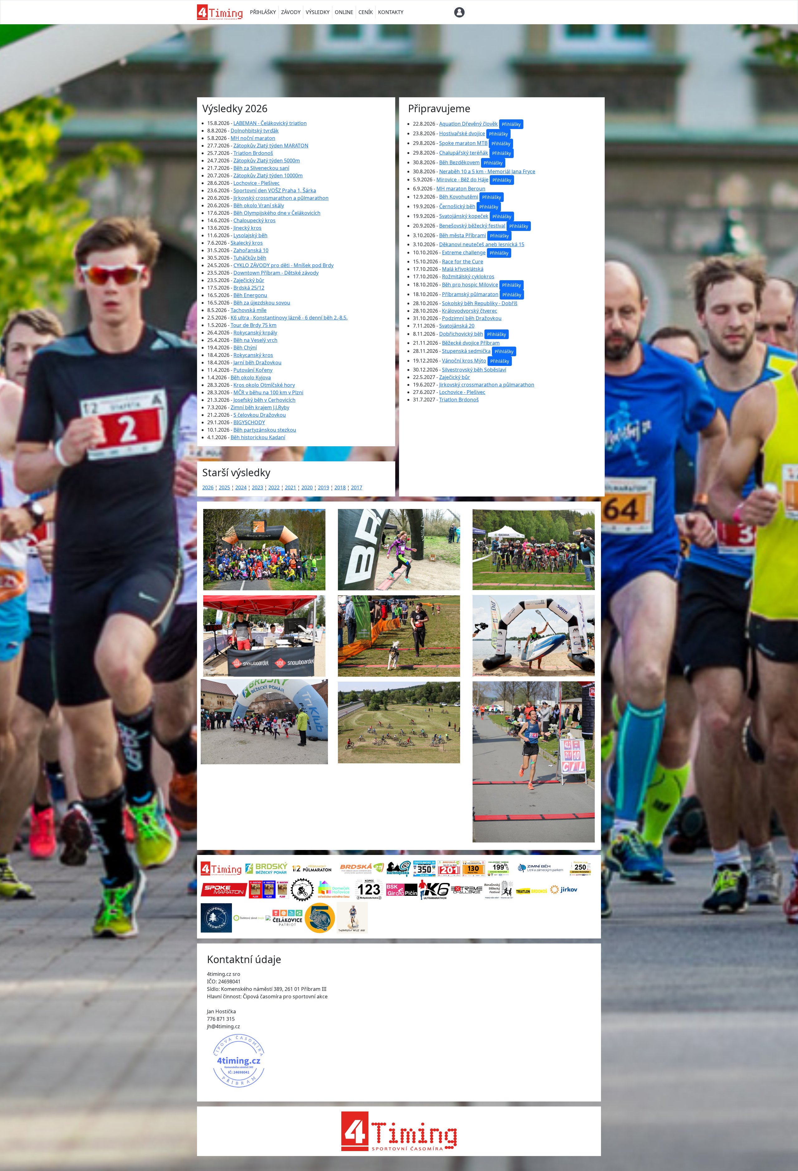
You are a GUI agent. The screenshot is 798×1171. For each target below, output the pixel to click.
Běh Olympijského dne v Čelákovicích (276, 212)
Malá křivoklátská (462, 269)
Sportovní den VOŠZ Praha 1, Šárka (274, 190)
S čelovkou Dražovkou (259, 414)
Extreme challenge (464, 252)
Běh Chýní (245, 347)
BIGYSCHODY (249, 422)
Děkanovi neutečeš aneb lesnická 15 (481, 244)
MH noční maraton (253, 138)
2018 (340, 487)
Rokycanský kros (253, 355)
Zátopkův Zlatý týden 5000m (266, 160)
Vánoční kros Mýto (464, 360)
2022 (274, 487)
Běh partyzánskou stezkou (264, 429)
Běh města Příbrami (462, 235)
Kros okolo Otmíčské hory (264, 385)
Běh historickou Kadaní (258, 437)
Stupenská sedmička (466, 351)
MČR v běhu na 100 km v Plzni (268, 392)
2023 (257, 487)
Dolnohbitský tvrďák (255, 130)
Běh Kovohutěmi (458, 196)
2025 (224, 487)
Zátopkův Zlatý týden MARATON (270, 145)
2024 (241, 487)
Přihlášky (511, 124)
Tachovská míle (249, 310)
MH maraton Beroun (460, 188)
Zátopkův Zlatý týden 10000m (268, 175)
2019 (323, 487)
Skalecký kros (247, 242)
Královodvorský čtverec (469, 310)
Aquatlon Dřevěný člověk (468, 123)
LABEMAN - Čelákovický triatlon (270, 123)
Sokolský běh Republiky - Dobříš (479, 303)
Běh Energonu (250, 295)
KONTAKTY (390, 12)
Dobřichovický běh (461, 333)
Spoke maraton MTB (463, 143)
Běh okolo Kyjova (251, 377)
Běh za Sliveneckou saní (261, 168)
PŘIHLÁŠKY (263, 12)
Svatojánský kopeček (463, 216)
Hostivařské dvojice (462, 133)
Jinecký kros (247, 227)
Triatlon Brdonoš (253, 153)
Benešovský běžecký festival (472, 225)
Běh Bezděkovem (459, 162)
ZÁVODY (290, 12)
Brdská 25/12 (248, 287)
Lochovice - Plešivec (256, 183)
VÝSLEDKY (317, 12)
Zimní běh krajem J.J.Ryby (260, 407)
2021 (290, 487)
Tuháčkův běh (249, 257)
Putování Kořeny (252, 370)
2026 (208, 487)
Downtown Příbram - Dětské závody (276, 272)
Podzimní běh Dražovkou (472, 318)
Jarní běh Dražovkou (257, 362)
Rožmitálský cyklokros (468, 276)
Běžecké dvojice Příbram (471, 342)
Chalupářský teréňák (463, 152)
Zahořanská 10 (250, 250)
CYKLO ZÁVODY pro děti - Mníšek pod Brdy (283, 265)
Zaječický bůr (248, 280)
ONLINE (344, 12)
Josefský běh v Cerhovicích (264, 399)
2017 (356, 487)
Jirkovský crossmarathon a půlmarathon (281, 197)
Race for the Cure (462, 261)
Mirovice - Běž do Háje (462, 179)
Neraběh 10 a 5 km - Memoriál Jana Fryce (487, 171)
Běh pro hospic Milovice (470, 284)
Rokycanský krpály (255, 332)
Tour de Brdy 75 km (253, 325)
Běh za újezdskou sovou (261, 302)
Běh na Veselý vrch (255, 340)
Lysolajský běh (250, 235)
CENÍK (365, 12)
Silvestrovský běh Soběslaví (474, 369)
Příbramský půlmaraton (470, 294)
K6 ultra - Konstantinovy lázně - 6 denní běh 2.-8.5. (289, 317)
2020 (307, 487)
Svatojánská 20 (456, 325)
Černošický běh (457, 206)
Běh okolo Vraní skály (258, 205)
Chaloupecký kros (254, 220)
